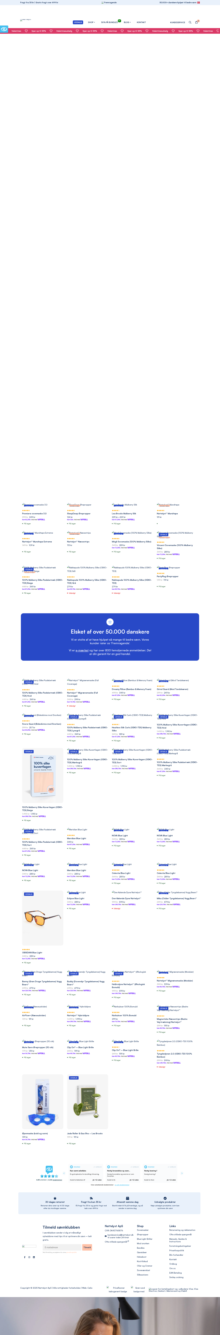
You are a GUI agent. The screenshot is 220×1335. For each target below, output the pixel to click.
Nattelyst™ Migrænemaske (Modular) (175, 980)
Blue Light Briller (144, 1239)
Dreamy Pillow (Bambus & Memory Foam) (131, 689)
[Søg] (190, 22)
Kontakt (173, 1259)
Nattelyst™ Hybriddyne (78, 1015)
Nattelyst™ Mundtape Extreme (37, 541)
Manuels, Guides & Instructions (178, 1240)
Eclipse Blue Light (75, 898)
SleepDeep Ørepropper (79, 513)
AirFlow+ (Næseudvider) (34, 1015)
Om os (172, 1268)
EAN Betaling (175, 1273)
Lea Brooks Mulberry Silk (124, 513)
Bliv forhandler (176, 1255)
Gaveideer (142, 1252)
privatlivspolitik (71, 1252)
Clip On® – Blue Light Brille (80, 1047)
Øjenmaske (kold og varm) (35, 1133)
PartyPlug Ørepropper (167, 576)
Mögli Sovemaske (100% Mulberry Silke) (131, 541)
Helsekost (141, 1257)
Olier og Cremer (144, 1265)
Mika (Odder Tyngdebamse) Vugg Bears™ (177, 898)
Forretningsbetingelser (180, 1246)
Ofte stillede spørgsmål (116, 1241)
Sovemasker (143, 1230)
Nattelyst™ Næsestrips (78, 541)
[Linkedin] (34, 1257)
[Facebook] (25, 1257)
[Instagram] (29, 1257)
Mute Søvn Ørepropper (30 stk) (37, 1047)
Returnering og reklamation (182, 1230)
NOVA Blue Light (120, 835)
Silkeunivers (142, 1274)
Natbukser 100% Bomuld (124, 1015)
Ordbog (173, 1264)
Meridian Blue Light (76, 838)
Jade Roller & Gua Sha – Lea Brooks (85, 1133)
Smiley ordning (176, 1277)
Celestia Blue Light (121, 873)
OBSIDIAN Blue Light (32, 952)
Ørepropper (142, 1234)
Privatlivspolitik (176, 1250)
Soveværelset (143, 1270)
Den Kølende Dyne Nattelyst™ (126, 898)
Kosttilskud (142, 1261)
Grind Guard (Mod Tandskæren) (172, 689)
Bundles (141, 1248)
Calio (89, 1288)
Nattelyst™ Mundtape (167, 513)
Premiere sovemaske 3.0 (34, 513)
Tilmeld (87, 1247)
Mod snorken (143, 1243)
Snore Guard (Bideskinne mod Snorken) (41, 724)
